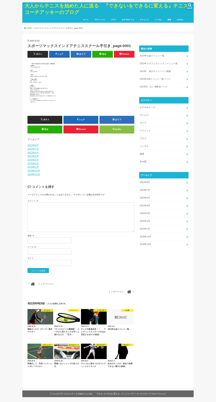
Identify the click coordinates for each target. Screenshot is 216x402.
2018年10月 (33, 174)
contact (180, 20)
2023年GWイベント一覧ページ (155, 79)
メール (31, 247)
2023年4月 (33, 152)
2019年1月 (33, 167)
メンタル (158, 20)
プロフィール (99, 20)
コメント (32, 201)
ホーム (86, 20)
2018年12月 (33, 170)
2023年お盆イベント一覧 (152, 56)
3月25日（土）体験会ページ (154, 86)
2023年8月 (33, 145)
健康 (169, 20)
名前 (30, 235)
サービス (144, 115)
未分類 (143, 161)
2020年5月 (33, 159)
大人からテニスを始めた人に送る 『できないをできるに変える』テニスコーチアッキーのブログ (106, 394)
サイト (30, 258)
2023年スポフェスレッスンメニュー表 (159, 63)
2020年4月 (33, 163)
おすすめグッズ (128, 20)
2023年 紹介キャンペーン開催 (155, 71)
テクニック (144, 20)
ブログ (113, 20)
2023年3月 (33, 156)
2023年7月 (33, 149)
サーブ (143, 123)
